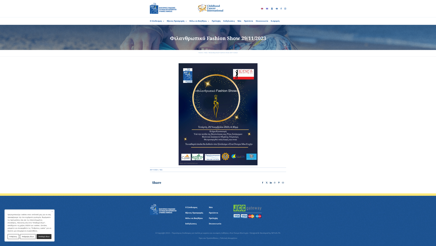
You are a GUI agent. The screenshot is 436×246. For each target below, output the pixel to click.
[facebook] (281, 9)
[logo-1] (163, 3)
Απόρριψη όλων (28, 236)
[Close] (52, 211)
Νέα (161, 170)
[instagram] (285, 9)
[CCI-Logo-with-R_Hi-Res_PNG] (210, 4)
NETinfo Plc (276, 233)
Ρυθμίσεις (13, 236)
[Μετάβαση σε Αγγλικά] (262, 9)
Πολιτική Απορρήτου (228, 238)
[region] (29, 225)
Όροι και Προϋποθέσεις (208, 238)
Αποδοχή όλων (44, 236)
